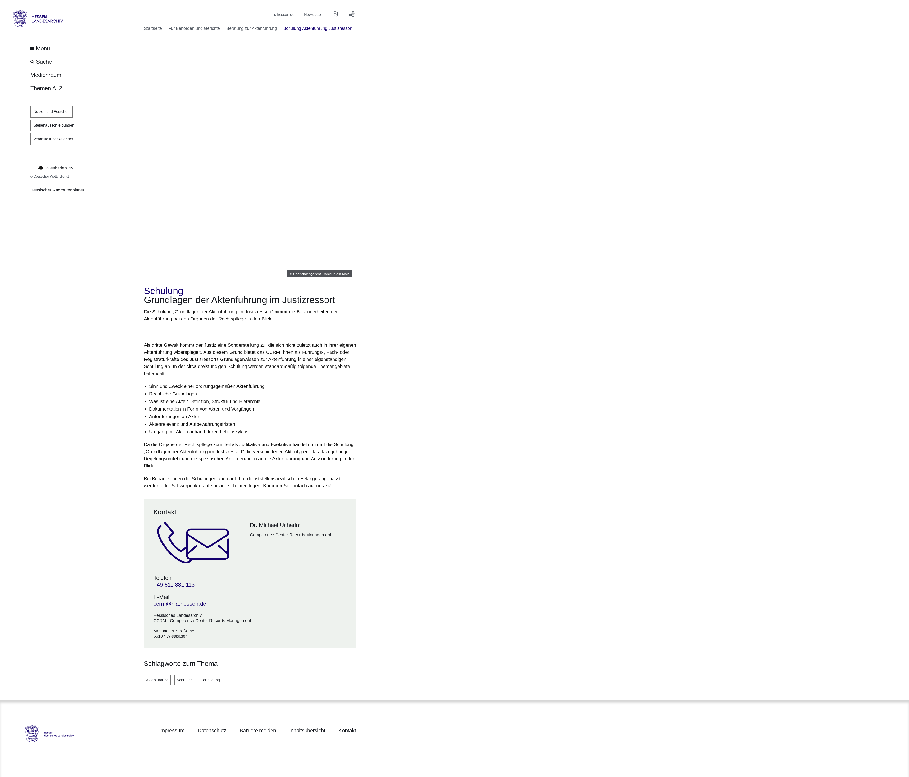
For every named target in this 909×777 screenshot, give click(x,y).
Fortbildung (210, 680)
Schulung (185, 680)
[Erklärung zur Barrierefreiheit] (352, 14)
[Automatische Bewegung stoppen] (33, 167)
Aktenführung (157, 680)
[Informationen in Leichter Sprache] (335, 14)
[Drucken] (184, 331)
